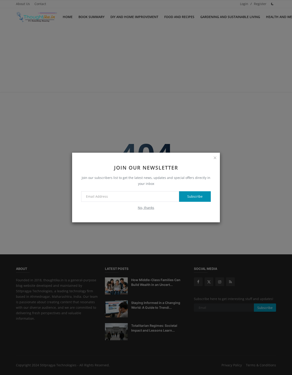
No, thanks (146, 207)
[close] (215, 158)
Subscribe (195, 196)
